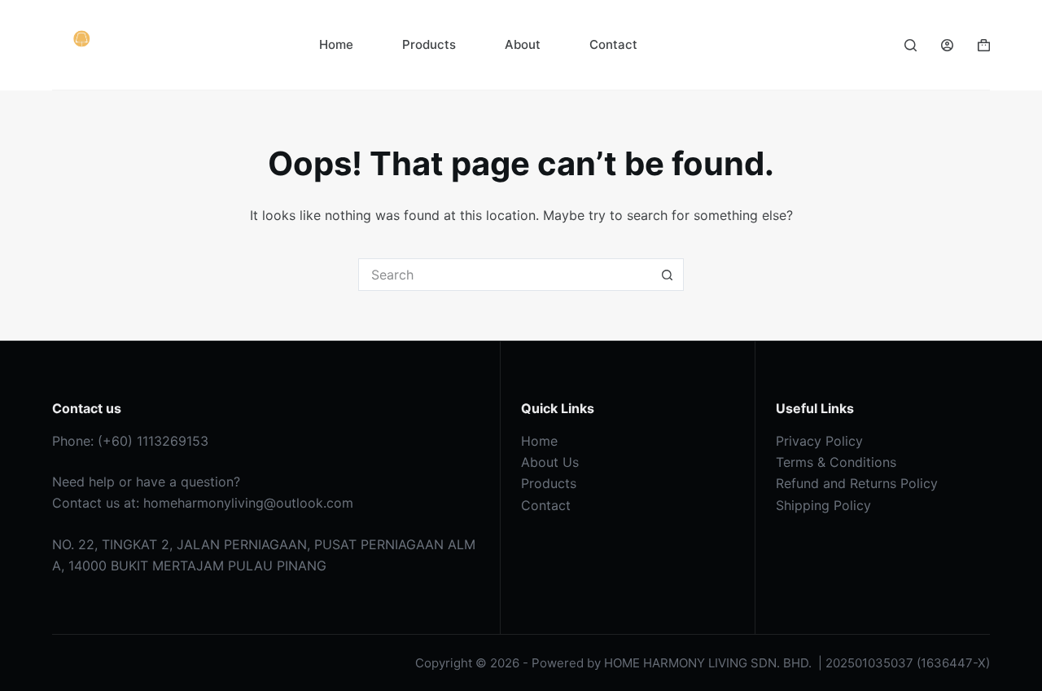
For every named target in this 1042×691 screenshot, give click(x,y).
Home (336, 44)
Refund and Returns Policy (857, 483)
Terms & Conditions (836, 462)
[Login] (947, 45)
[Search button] (667, 274)
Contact (613, 44)
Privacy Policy (819, 441)
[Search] (910, 45)
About (523, 44)
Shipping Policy (823, 505)
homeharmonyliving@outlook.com (248, 503)
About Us (550, 462)
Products (429, 44)
